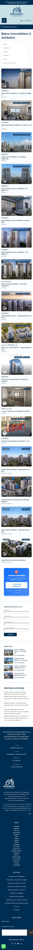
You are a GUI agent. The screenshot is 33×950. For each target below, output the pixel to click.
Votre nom (7, 610)
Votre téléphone (8, 622)
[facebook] (11, 943)
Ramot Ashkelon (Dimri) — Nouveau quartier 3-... (14, 285)
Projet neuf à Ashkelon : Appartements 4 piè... (15, 470)
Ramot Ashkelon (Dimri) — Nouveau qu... (20, 651)
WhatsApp (16, 764)
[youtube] (18, 943)
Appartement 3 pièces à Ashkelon (13, 560)
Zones (5, 59)
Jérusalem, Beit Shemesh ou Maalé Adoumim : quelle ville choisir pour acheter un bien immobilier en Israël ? (16, 711)
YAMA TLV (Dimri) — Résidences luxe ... (20, 667)
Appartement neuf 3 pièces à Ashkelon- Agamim (15, 501)
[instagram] (21, 943)
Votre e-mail (7, 616)
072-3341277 (27, 20)
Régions (5, 52)
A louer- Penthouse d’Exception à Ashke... (16, 411)
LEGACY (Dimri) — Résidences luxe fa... (20, 674)
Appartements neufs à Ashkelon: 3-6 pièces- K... (14, 189)
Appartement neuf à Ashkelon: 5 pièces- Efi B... (15, 221)
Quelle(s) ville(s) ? (9, 628)
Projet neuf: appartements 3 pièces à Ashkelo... (14, 380)
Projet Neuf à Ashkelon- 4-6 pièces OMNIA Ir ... (16, 94)
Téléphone (16, 758)
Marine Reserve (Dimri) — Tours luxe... (21, 659)
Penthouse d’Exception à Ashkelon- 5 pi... (15, 441)
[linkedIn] (15, 943)
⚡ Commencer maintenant (16, 585)
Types (5, 44)
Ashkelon (5, 55)
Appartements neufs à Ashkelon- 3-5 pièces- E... (14, 253)
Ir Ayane (9, 473)
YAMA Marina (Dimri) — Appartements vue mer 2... (16, 317)
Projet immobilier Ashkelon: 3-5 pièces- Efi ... (16, 126)
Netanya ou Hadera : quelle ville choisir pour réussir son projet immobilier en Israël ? (16, 705)
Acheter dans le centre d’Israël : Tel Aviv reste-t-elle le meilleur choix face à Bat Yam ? (16, 698)
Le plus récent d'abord (9, 63)
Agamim (9, 503)
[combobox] (14, 932)
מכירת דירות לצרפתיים (8, 926)
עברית (29, 814)
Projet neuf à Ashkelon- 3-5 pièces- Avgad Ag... (14, 158)
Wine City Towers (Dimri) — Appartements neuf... (16, 348)
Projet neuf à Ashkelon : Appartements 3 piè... (15, 531)
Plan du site (5, 921)
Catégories (6, 48)
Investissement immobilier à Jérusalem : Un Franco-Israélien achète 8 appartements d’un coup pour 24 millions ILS (16, 718)
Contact (16, 745)
